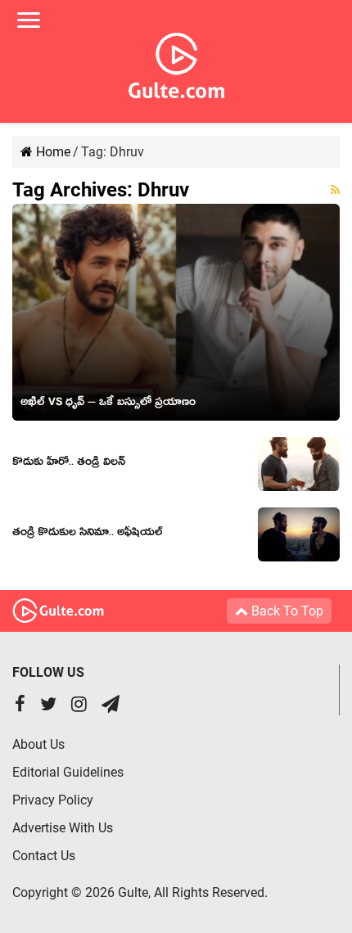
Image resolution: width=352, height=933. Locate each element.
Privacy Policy (52, 800)
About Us (38, 744)
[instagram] (79, 706)
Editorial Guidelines (68, 772)
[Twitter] (48, 706)
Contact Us (43, 855)
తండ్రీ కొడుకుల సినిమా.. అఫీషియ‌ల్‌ (87, 534)
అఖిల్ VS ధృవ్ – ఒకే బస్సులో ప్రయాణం (108, 404)
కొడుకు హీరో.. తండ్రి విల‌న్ (68, 464)
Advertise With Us (62, 828)
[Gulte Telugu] (176, 62)
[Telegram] (110, 706)
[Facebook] (20, 706)
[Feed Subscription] (335, 189)
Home (51, 152)
